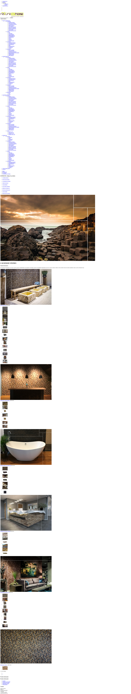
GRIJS (10, 73)
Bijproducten (9, 92)
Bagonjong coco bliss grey (4, 592)
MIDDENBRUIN (12, 35)
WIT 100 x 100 (11, 132)
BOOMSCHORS (11, 46)
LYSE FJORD (11, 29)
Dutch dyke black (3, 305)
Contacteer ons (4, 1)
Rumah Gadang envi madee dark (5, 465)
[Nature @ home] (11, 16)
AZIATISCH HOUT (12, 42)
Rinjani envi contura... (4, 664)
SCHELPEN (11, 47)
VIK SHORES (11, 26)
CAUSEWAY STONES (13, 24)
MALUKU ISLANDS (12, 30)
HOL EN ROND (11, 50)
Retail (9, 138)
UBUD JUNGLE (11, 25)
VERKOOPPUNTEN (6, 168)
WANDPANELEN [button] (5, 56)
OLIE (9, 94)
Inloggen (3, 2)
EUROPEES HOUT (12, 43)
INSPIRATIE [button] (4, 135)
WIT (9, 32)
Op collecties (9, 21)
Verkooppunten (4, 684)
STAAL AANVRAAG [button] (6, 20)
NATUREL (10, 33)
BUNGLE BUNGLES (12, 28)
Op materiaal (9, 41)
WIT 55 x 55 (11, 131)
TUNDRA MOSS (12, 22)
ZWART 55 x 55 (11, 133)
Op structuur (9, 49)
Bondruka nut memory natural (5, 531)
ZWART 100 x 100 (12, 134)
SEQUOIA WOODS (12, 23)
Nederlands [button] (4, 3)
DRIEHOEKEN (11, 53)
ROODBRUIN (11, 37)
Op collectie (8, 57)
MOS (9, 45)
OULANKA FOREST (12, 62)
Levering (3, 680)
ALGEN (10, 48)
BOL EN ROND (11, 85)
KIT (9, 93)
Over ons (3, 169)
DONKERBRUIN (12, 36)
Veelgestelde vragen (5, 683)
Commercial (11, 139)
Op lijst (8, 130)
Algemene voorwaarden (6, 681)
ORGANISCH (11, 55)
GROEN (10, 39)
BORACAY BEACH (12, 63)
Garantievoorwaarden (5, 682)
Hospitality (10, 137)
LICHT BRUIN (11, 34)
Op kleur (8, 31)
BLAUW (10, 74)
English (6, 4)
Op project (8, 136)
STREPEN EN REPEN (12, 51)
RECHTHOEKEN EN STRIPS (14, 52)
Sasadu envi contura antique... (5, 400)
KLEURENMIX (11, 40)
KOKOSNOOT (11, 44)
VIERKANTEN (11, 54)
